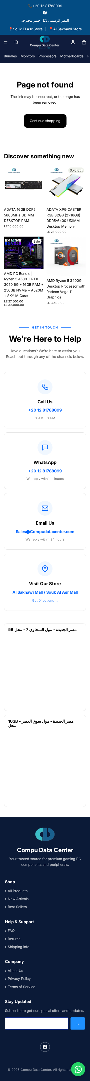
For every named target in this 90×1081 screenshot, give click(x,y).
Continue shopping (45, 121)
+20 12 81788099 (45, 410)
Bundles (10, 56)
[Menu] (6, 42)
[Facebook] (45, 12)
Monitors (27, 56)
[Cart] (84, 42)
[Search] (16, 42)
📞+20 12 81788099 (45, 6)
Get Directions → (45, 600)
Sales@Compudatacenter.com (45, 531)
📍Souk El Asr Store (25, 29)
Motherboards (72, 56)
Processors (47, 56)
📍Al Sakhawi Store (65, 29)
